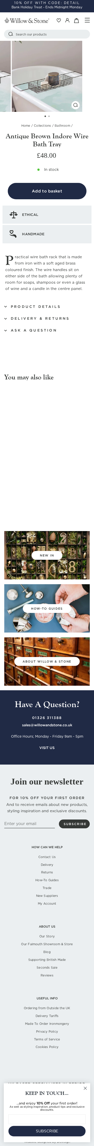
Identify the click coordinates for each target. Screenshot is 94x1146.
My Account (47, 903)
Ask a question (34, 330)
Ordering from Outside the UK (47, 1008)
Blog (47, 952)
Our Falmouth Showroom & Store (47, 944)
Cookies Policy (47, 1047)
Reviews (47, 975)
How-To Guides (47, 880)
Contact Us (47, 857)
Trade (47, 888)
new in (47, 555)
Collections (42, 125)
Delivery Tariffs (47, 1016)
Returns (47, 872)
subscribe (75, 824)
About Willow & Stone (47, 661)
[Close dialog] (85, 1088)
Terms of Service (47, 1039)
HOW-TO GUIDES (47, 608)
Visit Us (47, 747)
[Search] (10, 34)
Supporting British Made (47, 960)
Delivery (47, 865)
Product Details (36, 306)
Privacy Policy (47, 1031)
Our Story (47, 936)
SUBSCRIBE (47, 1131)
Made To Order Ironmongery (47, 1024)
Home (25, 125)
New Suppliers (47, 896)
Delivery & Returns (40, 318)
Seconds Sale (47, 967)
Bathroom (62, 125)
